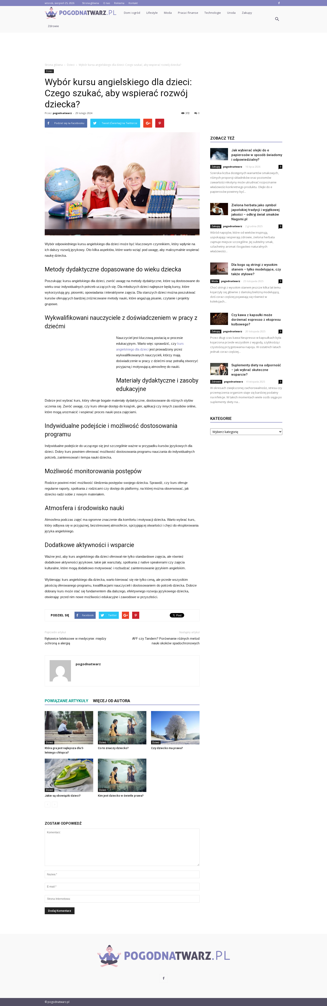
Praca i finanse (188, 13)
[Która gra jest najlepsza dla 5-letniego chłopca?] (69, 727)
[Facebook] (279, 3)
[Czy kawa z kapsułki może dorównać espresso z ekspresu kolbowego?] (219, 319)
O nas (106, 3)
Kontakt (133, 3)
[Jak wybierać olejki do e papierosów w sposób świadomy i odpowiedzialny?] (219, 154)
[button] (277, 19)
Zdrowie (53, 26)
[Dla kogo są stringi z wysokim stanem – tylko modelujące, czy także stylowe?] (219, 269)
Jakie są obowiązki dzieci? (63, 795)
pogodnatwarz (62, 113)
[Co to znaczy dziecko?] (122, 727)
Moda (168, 13)
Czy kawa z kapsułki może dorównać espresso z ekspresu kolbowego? (256, 319)
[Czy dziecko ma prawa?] (175, 727)
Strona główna (90, 3)
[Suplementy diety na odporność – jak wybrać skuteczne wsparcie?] (219, 369)
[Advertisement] (163, 48)
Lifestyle (152, 13)
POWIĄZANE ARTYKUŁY (66, 700)
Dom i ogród (132, 13)
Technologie (212, 13)
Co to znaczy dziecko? (113, 748)
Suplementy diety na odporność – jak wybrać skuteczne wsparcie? (256, 370)
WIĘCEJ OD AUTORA (111, 700)
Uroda (231, 13)
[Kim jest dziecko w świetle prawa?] (122, 775)
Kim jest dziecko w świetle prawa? (120, 795)
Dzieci (49, 71)
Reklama (119, 3)
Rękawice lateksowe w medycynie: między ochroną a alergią (75, 641)
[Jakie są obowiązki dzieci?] (69, 775)
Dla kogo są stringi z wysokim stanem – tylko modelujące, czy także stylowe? (256, 269)
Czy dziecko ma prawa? (167, 748)
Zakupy (247, 13)
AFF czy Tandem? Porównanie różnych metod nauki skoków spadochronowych (166, 641)
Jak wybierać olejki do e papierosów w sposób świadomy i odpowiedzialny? (256, 155)
